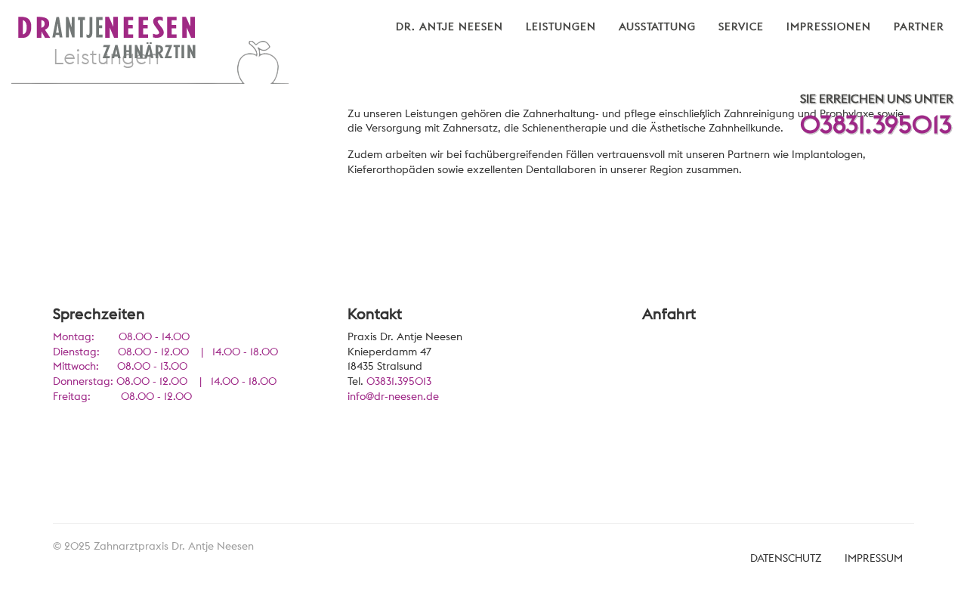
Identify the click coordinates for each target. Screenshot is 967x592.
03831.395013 (876, 124)
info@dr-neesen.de (393, 396)
